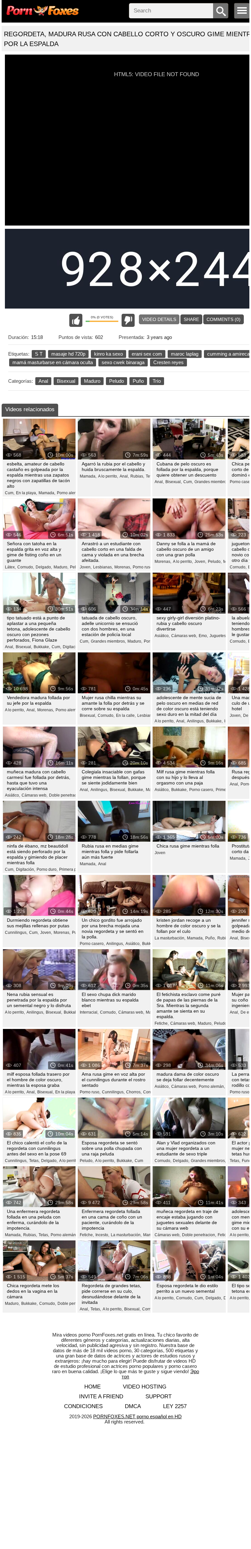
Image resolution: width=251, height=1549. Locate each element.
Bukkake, (42, 647)
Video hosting (144, 1387)
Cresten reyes (168, 362)
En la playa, (26, 493)
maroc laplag (184, 354)
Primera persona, (74, 869)
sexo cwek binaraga (123, 362)
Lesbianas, (103, 567)
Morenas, (122, 567)
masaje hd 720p (68, 354)
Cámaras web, (184, 635)
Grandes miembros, (211, 482)
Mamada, (47, 493)
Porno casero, (201, 789)
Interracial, (89, 1012)
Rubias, (137, 476)
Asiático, (162, 635)
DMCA (133, 1406)
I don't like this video (128, 320)
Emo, (203, 635)
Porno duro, (47, 869)
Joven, (86, 567)
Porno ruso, (143, 567)
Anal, (124, 476)
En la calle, (126, 715)
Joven (160, 852)
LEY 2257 (175, 1406)
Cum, (9, 493)
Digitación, (72, 647)
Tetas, (34, 1160)
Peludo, (215, 561)
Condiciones (83, 1406)
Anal (43, 381)
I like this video (75, 320)
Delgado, (44, 567)
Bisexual (66, 381)
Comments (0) (224, 319)
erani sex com (147, 354)
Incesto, (102, 1235)
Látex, (10, 567)
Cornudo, (25, 567)
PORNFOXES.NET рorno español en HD (137, 1416)
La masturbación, (170, 938)
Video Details (159, 319)
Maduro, (61, 567)
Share (191, 319)
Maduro (92, 381)
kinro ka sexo (108, 354)
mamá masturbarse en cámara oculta (52, 362)
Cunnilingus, (16, 932)
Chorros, (134, 1092)
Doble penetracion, (66, 795)
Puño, (210, 938)
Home (92, 1387)
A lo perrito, (108, 476)
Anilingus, (196, 721)
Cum (139, 1160)
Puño (138, 381)
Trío (157, 381)
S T (38, 354)
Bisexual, (173, 482)
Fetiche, (162, 1023)
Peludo (116, 381)
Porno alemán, (70, 493)
